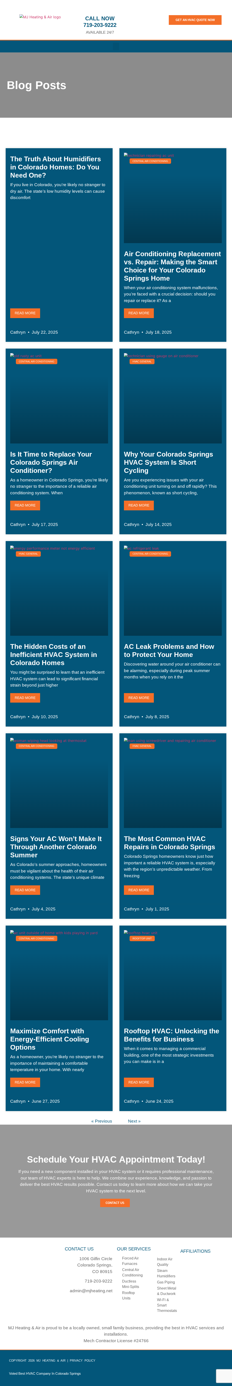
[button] (116, 46)
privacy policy (82, 1360)
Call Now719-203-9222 (99, 21)
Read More (25, 313)
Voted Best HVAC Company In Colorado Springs (45, 1373)
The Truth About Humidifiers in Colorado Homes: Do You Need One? (55, 167)
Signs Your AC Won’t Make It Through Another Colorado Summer (56, 847)
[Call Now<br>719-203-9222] (100, 8)
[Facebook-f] (65, 1302)
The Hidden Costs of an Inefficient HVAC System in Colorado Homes (53, 654)
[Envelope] (75, 1302)
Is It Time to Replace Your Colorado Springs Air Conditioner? (51, 462)
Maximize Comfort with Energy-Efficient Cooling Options (49, 1039)
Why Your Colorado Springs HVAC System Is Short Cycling (168, 462)
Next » (134, 1121)
